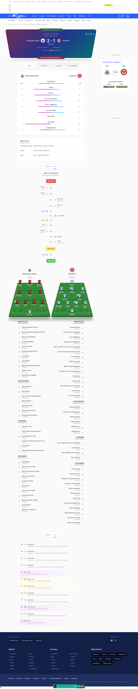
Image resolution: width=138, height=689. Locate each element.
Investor (44, 678)
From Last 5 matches (115, 81)
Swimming (96, 663)
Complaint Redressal (55, 678)
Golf (75, 16)
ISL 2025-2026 (40, 20)
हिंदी (24, 1)
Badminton (82, 16)
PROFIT (20, 1)
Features (55, 20)
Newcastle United (33, 41)
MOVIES (28, 1)
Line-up (58, 66)
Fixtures (62, 20)
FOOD (38, 1)
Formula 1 (61, 16)
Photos (31, 659)
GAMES (60, 1)
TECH (55, 1)
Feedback (27, 678)
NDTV (10, 1)
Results (69, 20)
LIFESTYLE (44, 1)
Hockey (112, 654)
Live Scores (26, 24)
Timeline (44, 66)
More (89, 20)
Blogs (83, 20)
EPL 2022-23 (74, 653)
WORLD (15, 1)
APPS (71, 1)
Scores (20, 20)
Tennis (69, 16)
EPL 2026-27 (29, 20)
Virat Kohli (38, 640)
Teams (12, 665)
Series (31, 653)
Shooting (117, 659)
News (48, 20)
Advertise (11, 678)
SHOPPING (66, 1)
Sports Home (11, 24)
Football (41, 16)
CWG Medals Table (27, 640)
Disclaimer (36, 678)
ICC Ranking (33, 668)
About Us (19, 678)
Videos (12, 662)
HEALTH (50, 1)
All (54, 166)
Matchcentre (55, 668)
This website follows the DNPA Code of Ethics (80, 682)
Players (31, 665)
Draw (115, 72)
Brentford (66, 41)
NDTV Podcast (51, 16)
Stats (29, 66)
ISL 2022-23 (54, 653)
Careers (66, 678)
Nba (100, 659)
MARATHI (88, 1)
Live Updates (72, 66)
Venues (12, 668)
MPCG (83, 1)
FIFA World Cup (14, 640)
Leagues (77, 20)
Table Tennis (107, 663)
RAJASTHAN (77, 1)
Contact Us (74, 678)
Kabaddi (108, 659)
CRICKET (34, 1)
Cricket (34, 16)
